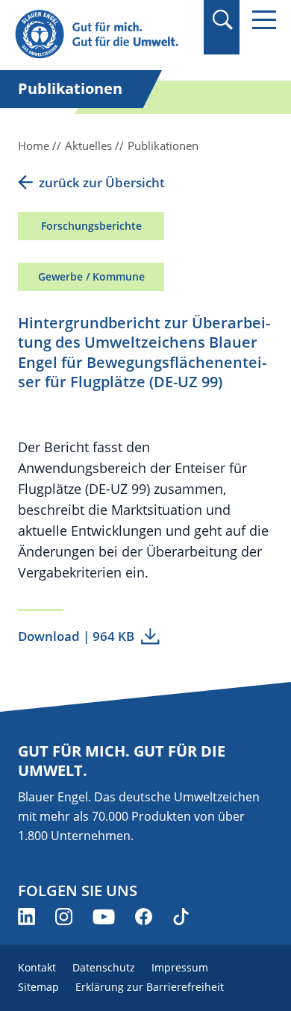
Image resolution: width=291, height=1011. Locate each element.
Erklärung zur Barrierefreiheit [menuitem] (149, 987)
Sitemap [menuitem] (38, 987)
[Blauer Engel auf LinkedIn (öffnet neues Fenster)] (26, 916)
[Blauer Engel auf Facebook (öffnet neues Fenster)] (143, 916)
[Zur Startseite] (104, 35)
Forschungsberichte (91, 226)
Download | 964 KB (76, 636)
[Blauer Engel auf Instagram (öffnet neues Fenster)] (63, 916)
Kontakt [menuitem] (37, 967)
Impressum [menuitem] (179, 967)
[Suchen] (222, 20)
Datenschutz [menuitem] (103, 967)
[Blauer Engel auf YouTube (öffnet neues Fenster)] (104, 916)
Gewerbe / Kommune (91, 276)
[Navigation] (264, 20)
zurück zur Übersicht (102, 182)
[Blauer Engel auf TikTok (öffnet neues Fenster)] (181, 916)
